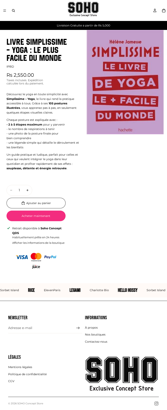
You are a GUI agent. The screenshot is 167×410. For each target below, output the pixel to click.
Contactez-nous (96, 341)
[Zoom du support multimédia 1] (125, 82)
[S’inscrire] (78, 328)
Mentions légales (20, 367)
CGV (11, 381)
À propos (91, 327)
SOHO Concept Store (30, 403)
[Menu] (4, 10)
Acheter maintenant (36, 216)
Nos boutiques (95, 334)
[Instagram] (156, 403)
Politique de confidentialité (27, 374)
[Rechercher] (13, 10)
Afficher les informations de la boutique (38, 242)
